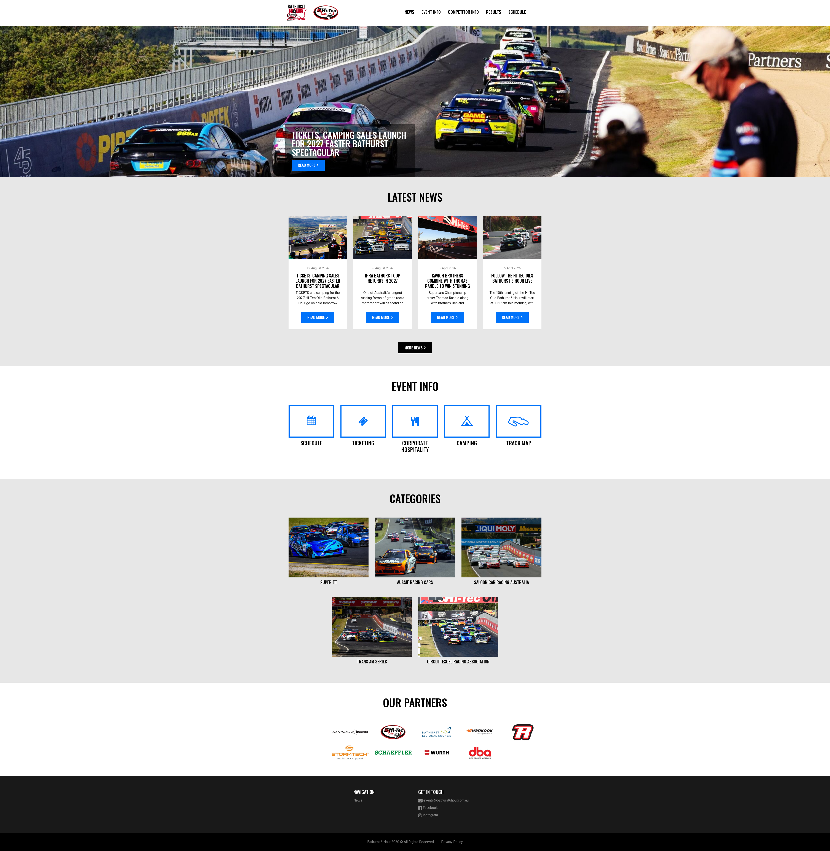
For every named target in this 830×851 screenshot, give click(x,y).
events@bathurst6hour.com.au (446, 800)
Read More (306, 165)
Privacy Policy (452, 842)
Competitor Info (463, 12)
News (409, 12)
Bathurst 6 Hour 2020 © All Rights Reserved (400, 842)
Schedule (517, 12)
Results (493, 12)
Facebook (430, 808)
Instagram (430, 815)
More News (413, 348)
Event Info (431, 12)
